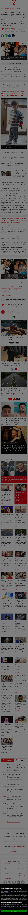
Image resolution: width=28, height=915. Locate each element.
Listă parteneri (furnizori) (4, 908)
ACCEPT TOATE (14, 911)
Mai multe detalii (6, 892)
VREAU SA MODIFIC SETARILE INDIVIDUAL (14, 912)
